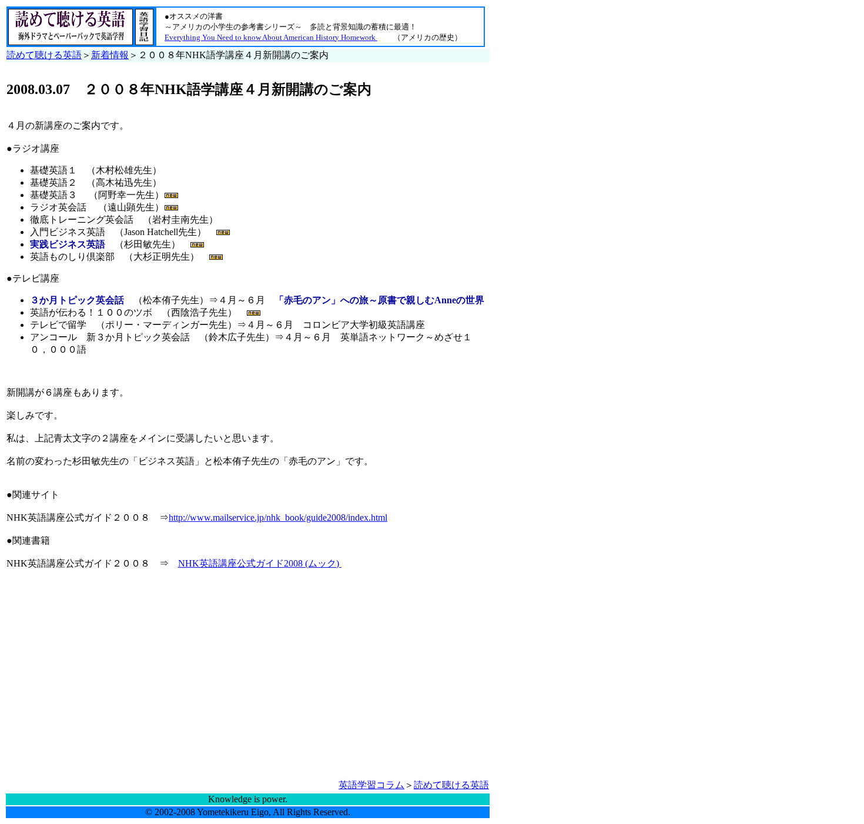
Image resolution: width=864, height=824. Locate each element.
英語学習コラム (371, 785)
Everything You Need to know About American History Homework (271, 37)
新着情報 (110, 55)
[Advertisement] (105, 694)
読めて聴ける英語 (44, 55)
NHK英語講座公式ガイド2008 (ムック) (259, 563)
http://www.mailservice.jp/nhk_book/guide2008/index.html (278, 517)
